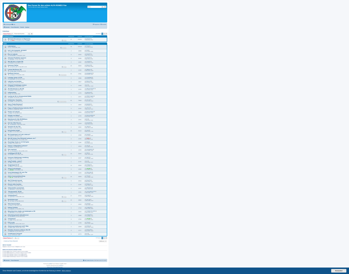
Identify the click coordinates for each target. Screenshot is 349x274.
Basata (13, 74)
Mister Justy (12, 227)
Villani (11, 162)
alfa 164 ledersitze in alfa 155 (16, 89)
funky (11, 113)
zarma (11, 173)
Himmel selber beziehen (14, 184)
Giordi (11, 135)
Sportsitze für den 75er (14, 126)
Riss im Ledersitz (13, 54)
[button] (106, 34)
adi (10, 93)
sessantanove (15, 150)
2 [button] (104, 34)
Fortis (88, 46)
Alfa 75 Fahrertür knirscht (15, 180)
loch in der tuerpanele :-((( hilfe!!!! (17, 50)
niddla (11, 220)
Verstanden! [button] (339, 270)
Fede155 (12, 62)
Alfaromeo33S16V (90, 88)
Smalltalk (28, 40)
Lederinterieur (12, 46)
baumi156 (14, 124)
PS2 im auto (11, 222)
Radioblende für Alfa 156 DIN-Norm (17, 119)
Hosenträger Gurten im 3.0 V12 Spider (18, 142)
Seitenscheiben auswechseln (16, 188)
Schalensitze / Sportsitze (15, 100)
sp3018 (11, 97)
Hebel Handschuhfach (14, 203)
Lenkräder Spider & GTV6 (15, 77)
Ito (87, 119)
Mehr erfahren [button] (66, 270)
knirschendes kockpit (14, 130)
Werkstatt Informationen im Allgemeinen (19, 39)
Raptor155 (12, 231)
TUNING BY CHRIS (91, 211)
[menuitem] (13, 24)
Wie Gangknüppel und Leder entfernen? (19, 134)
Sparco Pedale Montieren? (15, 104)
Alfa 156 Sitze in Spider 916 (15, 61)
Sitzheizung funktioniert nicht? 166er (18, 226)
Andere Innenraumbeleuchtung (16, 176)
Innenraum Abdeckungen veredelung (18, 157)
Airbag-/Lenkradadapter (14, 168)
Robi (11, 143)
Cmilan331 (12, 208)
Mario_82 (89, 65)
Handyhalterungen (13, 199)
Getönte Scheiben (13, 207)
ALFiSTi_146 (14, 66)
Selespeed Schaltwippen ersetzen (17, 85)
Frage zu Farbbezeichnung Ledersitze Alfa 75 (20, 108)
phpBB (50, 263)
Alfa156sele (12, 86)
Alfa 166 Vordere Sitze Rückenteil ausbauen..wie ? (22, 138)
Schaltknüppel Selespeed (15, 233)
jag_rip (11, 177)
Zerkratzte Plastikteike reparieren (17, 58)
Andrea (88, 226)
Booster (11, 120)
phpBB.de (61, 265)
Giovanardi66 (13, 55)
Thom (88, 176)
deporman (89, 92)
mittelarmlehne (12, 92)
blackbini (88, 104)
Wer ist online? (7, 245)
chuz (88, 145)
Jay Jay (88, 99)
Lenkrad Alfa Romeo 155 (14, 69)
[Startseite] (15, 12)
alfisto (11, 131)
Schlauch (12, 192)
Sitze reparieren (12, 149)
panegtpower (89, 73)
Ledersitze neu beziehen (14, 81)
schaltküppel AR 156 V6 (14, 153)
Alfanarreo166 (15, 139)
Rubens (11, 185)
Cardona (88, 164)
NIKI (87, 153)
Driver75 (11, 181)
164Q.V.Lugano (90, 96)
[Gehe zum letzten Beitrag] (91, 38)
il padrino (12, 90)
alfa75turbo (12, 212)
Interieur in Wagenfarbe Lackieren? (17, 145)
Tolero (11, 127)
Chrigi (11, 51)
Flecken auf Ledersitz (14, 111)
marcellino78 (12, 216)
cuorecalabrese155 (91, 191)
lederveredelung (90, 111)
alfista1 (11, 166)
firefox (13, 40)
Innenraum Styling (13, 65)
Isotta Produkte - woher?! (15, 161)
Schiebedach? (12, 218)
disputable (12, 59)
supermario (12, 196)
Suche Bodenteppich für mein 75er (17, 172)
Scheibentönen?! (12, 195)
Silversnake (89, 172)
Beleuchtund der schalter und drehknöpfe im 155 (21, 211)
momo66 (11, 154)
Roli (87, 50)
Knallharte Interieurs (13, 73)
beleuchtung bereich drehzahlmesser (18, 215)
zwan (88, 130)
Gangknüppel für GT (13, 165)
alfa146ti (12, 169)
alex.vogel (14, 71)
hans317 (88, 38)
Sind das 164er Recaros (14, 123)
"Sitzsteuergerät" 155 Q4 (14, 191)
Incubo (88, 195)
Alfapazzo (89, 69)
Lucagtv (11, 101)
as (10, 47)
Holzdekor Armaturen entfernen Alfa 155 (19, 230)
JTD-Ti (11, 109)
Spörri (11, 158)
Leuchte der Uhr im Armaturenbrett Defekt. (20, 96)
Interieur (6, 31)
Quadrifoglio (12, 78)
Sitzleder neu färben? (14, 115)
